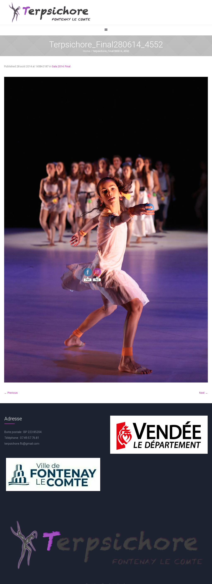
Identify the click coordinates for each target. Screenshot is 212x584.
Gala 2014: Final (61, 66)
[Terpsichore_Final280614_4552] (106, 229)
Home (86, 51)
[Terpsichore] (49, 12)
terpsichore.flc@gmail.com (21, 443)
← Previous (11, 392)
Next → (203, 392)
